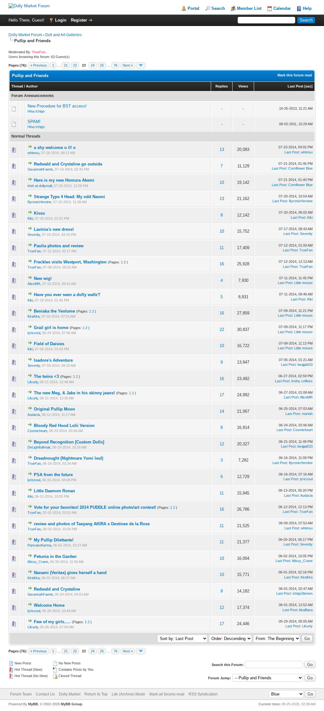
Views (243, 86)
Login (60, 20)
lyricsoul (34, 333)
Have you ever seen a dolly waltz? (67, 294)
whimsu (33, 153)
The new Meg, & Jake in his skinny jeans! (74, 393)
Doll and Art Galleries (63, 35)
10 (222, 182)
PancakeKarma (39, 545)
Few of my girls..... (52, 621)
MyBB (33, 704)
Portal (193, 8)
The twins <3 (46, 376)
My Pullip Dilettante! (53, 540)
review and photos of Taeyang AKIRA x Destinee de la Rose (92, 523)
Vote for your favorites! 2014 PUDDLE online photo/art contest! (95, 507)
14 (222, 411)
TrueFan (34, 251)
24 (93, 65)
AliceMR (34, 284)
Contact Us (45, 694)
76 (115, 65)
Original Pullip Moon (54, 409)
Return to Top (96, 694)
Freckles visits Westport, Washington (70, 262)
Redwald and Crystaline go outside (68, 164)
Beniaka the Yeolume (54, 311)
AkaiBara (306, 610)
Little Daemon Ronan (54, 490)
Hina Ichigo (36, 111)
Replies (221, 86)
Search (218, 8)
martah (307, 414)
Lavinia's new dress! (54, 229)
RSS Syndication (203, 694)
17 (222, 394)
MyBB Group (71, 704)
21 (66, 65)
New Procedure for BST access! (57, 106)
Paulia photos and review (59, 245)
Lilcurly (33, 382)
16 (222, 264)
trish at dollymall (40, 186)
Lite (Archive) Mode (128, 694)
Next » (128, 65)
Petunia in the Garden (55, 556)
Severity (34, 234)
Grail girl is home (51, 327)
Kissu (39, 213)
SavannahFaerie (40, 169)
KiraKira (34, 316)
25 (102, 65)
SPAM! (34, 121)
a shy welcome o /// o (55, 147)
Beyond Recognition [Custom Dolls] (69, 442)
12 (222, 444)
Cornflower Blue (300, 168)
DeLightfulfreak (39, 447)
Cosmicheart (37, 431)
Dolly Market (69, 694)
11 (222, 247)
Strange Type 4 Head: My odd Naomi (69, 196)
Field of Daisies (49, 343)
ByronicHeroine (39, 202)
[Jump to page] (141, 65)
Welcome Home (49, 605)
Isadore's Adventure (53, 360)
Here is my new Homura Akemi (64, 180)
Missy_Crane (38, 562)
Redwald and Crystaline (57, 589)
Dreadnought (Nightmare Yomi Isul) (68, 458)
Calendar (282, 8)
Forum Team (21, 694)
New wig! (43, 278)
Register (79, 20)
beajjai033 (305, 364)
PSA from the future (53, 474)
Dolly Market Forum (25, 35)
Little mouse (303, 283)
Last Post (295, 86)
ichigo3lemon (303, 593)
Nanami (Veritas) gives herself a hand (70, 572)
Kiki (30, 218)
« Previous (38, 65)
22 (75, 65)
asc (308, 86)
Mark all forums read (166, 694)
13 (222, 149)
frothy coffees (302, 381)
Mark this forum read (294, 75)
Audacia (34, 415)
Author (32, 86)
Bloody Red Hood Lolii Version (64, 425)
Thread (17, 86)
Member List (249, 8)
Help (307, 8)
